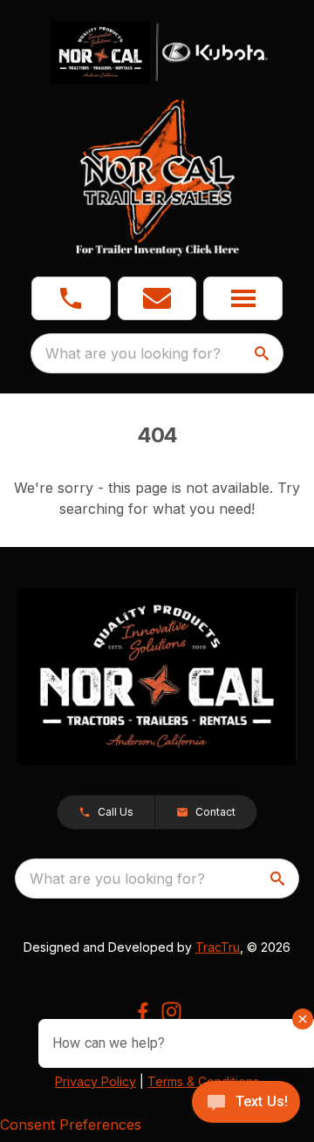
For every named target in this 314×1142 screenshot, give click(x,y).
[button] (71, 298)
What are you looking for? (133, 353)
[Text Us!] (246, 1103)
